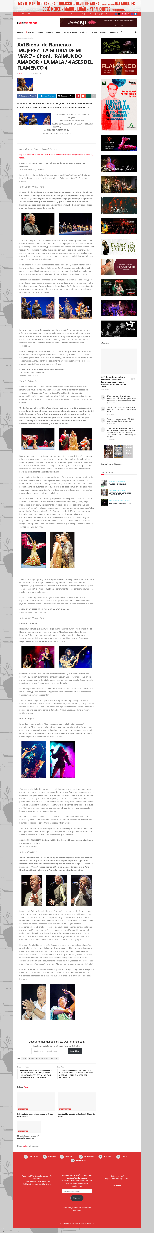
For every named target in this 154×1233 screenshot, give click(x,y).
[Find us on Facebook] (116, 14)
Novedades (23, 1109)
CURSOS (40, 32)
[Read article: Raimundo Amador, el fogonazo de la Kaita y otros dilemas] (36, 1101)
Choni (24, 1058)
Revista (24, 38)
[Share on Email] (83, 96)
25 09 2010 (34, 74)
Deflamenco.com (69, 1223)
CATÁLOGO (83, 32)
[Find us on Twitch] (132, 14)
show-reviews (65, 1109)
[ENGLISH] (103, 32)
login (25, 1146)
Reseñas (31, 38)
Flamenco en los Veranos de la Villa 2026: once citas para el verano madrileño (121, 420)
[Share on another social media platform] (93, 96)
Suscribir (77, 1198)
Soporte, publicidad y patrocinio (117, 1179)
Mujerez (31, 1058)
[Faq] (98, 14)
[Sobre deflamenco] (90, 14)
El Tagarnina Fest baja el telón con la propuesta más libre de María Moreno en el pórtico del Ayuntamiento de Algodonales (121, 398)
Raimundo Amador (42, 1058)
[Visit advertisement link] (77, 6)
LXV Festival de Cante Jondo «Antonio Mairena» (120, 494)
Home (19, 38)
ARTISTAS (49, 32)
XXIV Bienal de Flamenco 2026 (120, 503)
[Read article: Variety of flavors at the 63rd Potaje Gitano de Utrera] (77, 1101)
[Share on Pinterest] (78, 96)
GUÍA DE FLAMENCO (70, 32)
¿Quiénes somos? (117, 1176)
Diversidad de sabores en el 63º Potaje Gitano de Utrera (28, 1137)
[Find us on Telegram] (135, 14)
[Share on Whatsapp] (88, 96)
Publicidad (114, 32)
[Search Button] (136, 32)
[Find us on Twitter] (119, 14)
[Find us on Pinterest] (122, 14)
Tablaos (94, 32)
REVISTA (20, 32)
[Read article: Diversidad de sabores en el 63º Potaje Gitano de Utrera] (29, 1127)
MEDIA (58, 32)
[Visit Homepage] (29, 23)
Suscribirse (74, 1051)
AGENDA (31, 32)
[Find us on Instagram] (125, 14)
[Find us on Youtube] (128, 14)
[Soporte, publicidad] (77, 14)
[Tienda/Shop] (105, 14)
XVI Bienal (54, 1058)
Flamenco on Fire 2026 (117, 484)
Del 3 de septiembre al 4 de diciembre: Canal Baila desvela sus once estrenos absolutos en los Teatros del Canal (113, 382)
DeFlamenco (23, 74)
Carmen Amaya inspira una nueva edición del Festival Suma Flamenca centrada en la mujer (121, 410)
